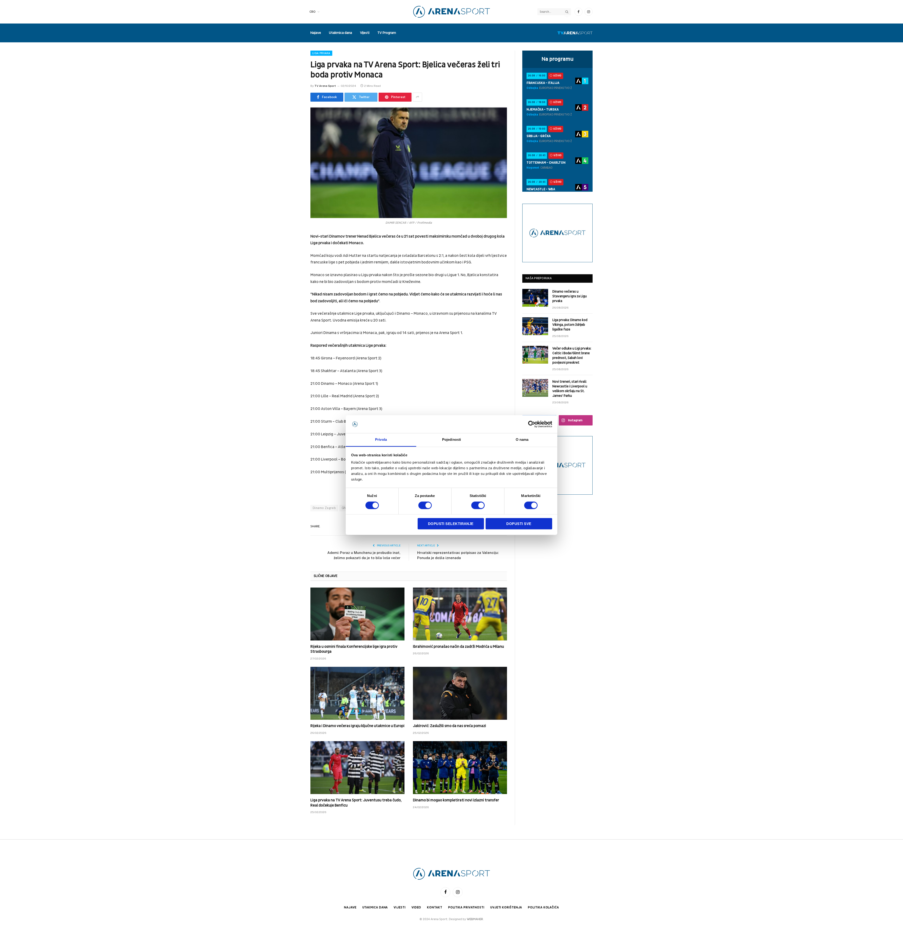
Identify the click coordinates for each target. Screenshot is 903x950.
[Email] (294, 297)
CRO (312, 12)
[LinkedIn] (294, 273)
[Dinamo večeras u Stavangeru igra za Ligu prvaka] (535, 298)
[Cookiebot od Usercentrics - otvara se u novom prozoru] (531, 424)
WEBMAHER (475, 919)
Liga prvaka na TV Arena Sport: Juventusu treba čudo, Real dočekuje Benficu (355, 803)
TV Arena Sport (325, 85)
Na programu (558, 59)
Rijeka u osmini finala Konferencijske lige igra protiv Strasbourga (353, 649)
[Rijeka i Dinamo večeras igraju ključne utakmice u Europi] (357, 693)
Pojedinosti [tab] (451, 440)
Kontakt (434, 907)
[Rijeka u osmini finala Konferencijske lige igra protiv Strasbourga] (357, 614)
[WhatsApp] (294, 309)
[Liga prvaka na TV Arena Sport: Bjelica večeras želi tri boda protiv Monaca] (408, 162)
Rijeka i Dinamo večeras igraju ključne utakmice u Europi (357, 725)
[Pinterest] (294, 285)
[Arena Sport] (451, 12)
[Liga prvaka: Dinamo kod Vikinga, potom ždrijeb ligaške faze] (535, 326)
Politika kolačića (543, 907)
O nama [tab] (522, 440)
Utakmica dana (340, 33)
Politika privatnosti (466, 907)
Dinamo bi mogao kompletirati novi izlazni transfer (456, 800)
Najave (315, 33)
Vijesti (364, 33)
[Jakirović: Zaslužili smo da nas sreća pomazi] (460, 693)
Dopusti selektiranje (451, 524)
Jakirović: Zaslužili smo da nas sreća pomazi (449, 725)
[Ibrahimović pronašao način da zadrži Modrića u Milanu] (460, 614)
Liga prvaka (321, 53)
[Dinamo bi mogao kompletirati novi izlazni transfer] (460, 767)
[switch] (425, 505)
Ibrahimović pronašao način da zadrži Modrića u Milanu (458, 646)
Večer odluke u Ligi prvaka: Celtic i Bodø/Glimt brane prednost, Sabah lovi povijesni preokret (571, 355)
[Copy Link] (294, 321)
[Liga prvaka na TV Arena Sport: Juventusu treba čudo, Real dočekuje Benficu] (357, 767)
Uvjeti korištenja (506, 907)
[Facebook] (294, 249)
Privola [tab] (381, 440)
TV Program (386, 33)
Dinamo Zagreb (324, 508)
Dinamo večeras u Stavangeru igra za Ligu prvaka (569, 296)
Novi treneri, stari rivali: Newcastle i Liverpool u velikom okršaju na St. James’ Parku (569, 389)
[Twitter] (294, 261)
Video (416, 907)
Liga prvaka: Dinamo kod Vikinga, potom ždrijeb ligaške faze (569, 324)
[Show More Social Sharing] (417, 97)
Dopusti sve (518, 524)
